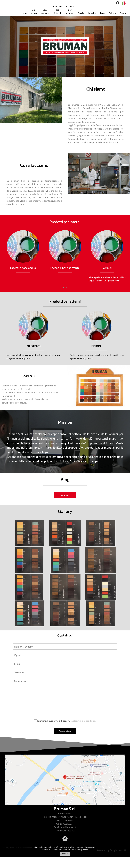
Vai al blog (65, 495)
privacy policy (82, 850)
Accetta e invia (65, 731)
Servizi (81, 13)
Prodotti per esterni (70, 10)
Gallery (112, 13)
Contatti (124, 13)
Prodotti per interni (57, 10)
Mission (92, 13)
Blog (102, 13)
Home (24, 13)
